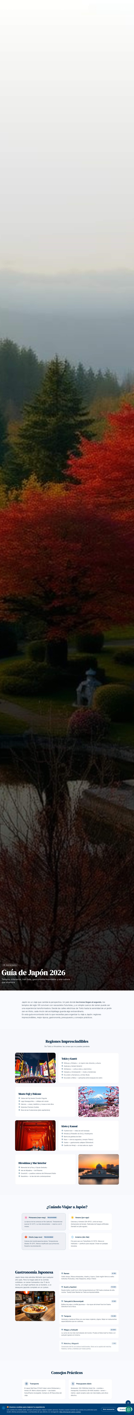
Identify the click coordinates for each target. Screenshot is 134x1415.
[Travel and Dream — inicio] (7, 8)
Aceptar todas (125, 1409)
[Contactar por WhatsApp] (128, 1409)
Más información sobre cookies (70, 1412)
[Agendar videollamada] (128, 1402)
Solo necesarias (108, 1409)
